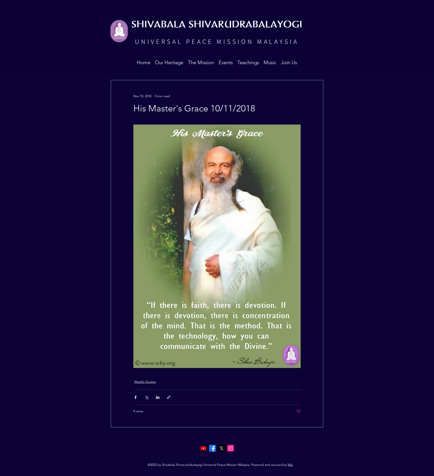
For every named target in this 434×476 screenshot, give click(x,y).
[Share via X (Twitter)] (146, 397)
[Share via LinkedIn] (158, 397)
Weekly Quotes (145, 382)
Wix (290, 465)
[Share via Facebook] (135, 397)
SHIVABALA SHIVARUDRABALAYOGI (216, 24)
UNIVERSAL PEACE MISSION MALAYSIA (217, 41)
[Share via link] (169, 397)
